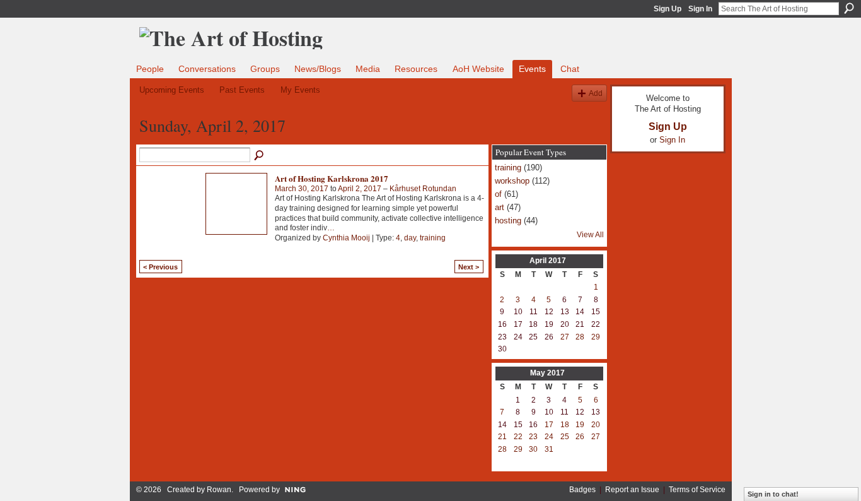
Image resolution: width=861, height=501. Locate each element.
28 (579, 337)
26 (579, 436)
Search (849, 8)
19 (579, 424)
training (433, 237)
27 (564, 337)
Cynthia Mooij (346, 237)
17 (549, 424)
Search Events (259, 156)
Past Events (242, 90)
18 (564, 424)
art (499, 207)
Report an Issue (632, 489)
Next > (468, 267)
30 (533, 449)
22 (518, 436)
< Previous (160, 267)
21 (502, 436)
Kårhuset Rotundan (423, 188)
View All (590, 234)
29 (595, 337)
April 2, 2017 (359, 188)
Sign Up (667, 8)
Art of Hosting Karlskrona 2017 (331, 178)
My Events (300, 90)
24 (549, 436)
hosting (508, 220)
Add (596, 93)
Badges (582, 489)
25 (564, 436)
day (410, 237)
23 (533, 436)
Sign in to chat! (773, 494)
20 (595, 424)
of (498, 194)
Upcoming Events (171, 90)
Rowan (219, 489)
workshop (512, 181)
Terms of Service (697, 489)
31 (549, 449)
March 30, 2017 (301, 188)
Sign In (700, 8)
